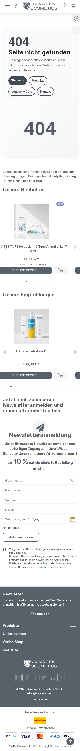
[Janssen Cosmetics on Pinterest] (44, 677)
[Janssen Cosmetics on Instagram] (19, 677)
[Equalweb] (70, 744)
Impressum (40, 699)
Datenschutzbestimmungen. (51, 567)
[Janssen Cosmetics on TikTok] (35, 677)
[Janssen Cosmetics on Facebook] (27, 677)
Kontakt (45, 91)
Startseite (17, 80)
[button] (7, 6)
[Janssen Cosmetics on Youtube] (61, 677)
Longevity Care (21, 91)
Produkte (38, 80)
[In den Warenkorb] (61, 270)
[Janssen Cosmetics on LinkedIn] (52, 677)
